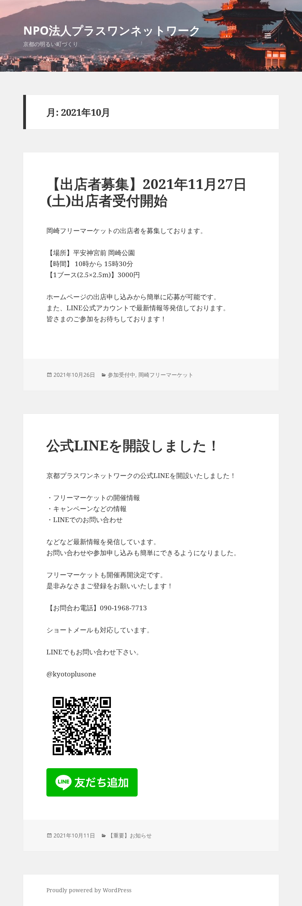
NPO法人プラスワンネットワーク (112, 30)
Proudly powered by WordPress (88, 890)
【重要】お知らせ (130, 835)
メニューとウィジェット (268, 46)
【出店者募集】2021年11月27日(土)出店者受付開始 (146, 191)
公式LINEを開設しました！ (133, 445)
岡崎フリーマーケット (165, 374)
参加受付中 (121, 374)
